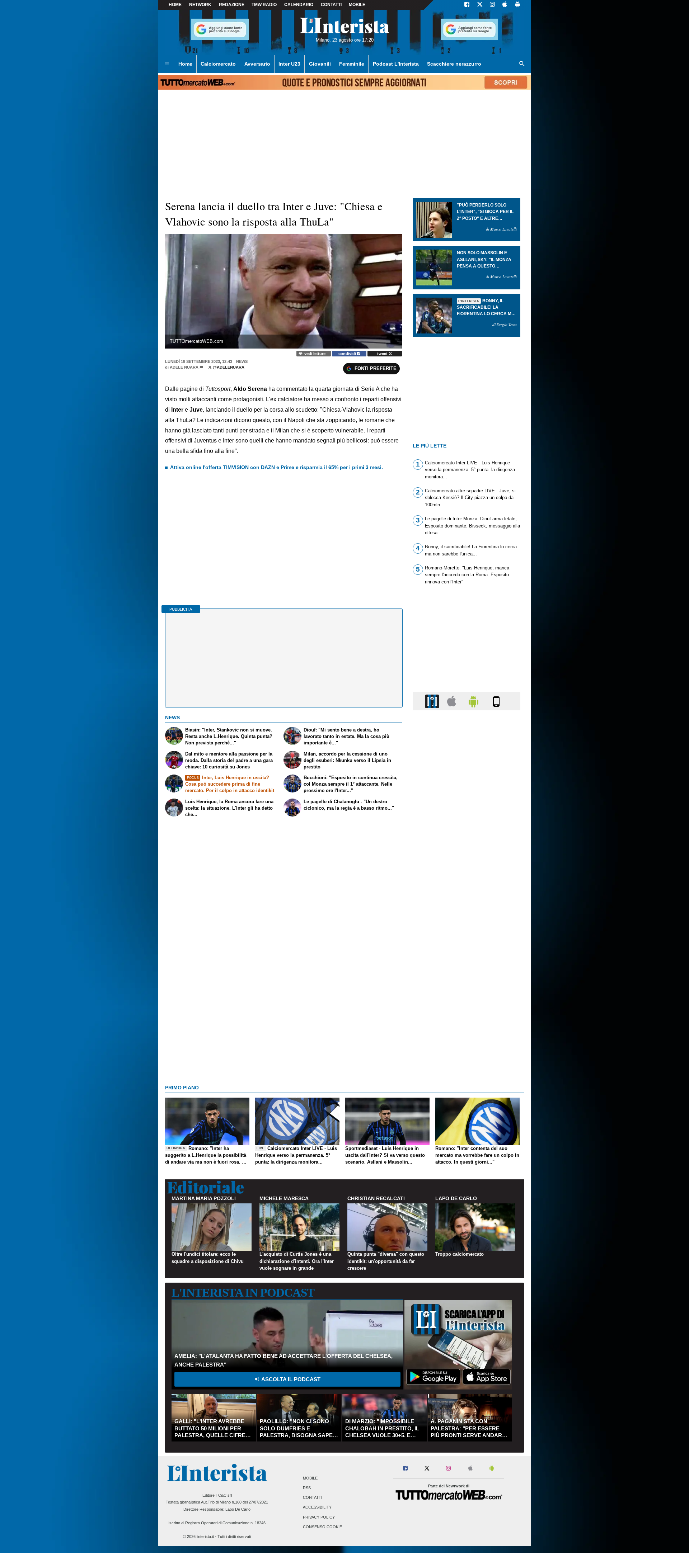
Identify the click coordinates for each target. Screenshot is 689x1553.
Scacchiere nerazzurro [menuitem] (454, 64)
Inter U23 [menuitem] (289, 64)
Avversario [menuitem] (257, 64)
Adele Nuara (184, 367)
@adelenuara (228, 367)
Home (175, 5)
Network (200, 5)
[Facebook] (467, 5)
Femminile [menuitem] (351, 64)
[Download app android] (517, 5)
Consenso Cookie (322, 1527)
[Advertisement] (466, 994)
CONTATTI (331, 5)
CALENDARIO (298, 5)
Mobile (310, 1478)
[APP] (433, 701)
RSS (307, 1488)
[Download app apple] (504, 5)
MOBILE (357, 5)
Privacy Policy (319, 1517)
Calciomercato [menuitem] (218, 64)
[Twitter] (480, 5)
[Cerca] (522, 64)
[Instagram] (492, 5)
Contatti (312, 1498)
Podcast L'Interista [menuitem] (396, 64)
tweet (383, 353)
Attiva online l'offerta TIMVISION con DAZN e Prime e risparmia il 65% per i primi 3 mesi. (276, 467)
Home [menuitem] (185, 64)
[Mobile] (496, 701)
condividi (347, 353)
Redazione (231, 5)
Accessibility (317, 1507)
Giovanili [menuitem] (320, 64)
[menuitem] (166, 64)
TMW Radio (264, 5)
